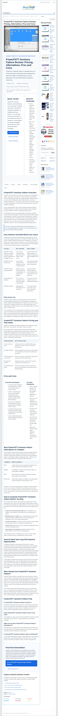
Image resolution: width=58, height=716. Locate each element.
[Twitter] (47, 141)
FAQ (6, 187)
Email (30, 700)
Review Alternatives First (13, 668)
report (10, 693)
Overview (7, 184)
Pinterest (19, 700)
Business (7, 16)
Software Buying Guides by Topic (12, 683)
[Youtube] (43, 141)
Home (4, 16)
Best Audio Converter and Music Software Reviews (15, 689)
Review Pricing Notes (13, 136)
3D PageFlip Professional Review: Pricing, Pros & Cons (50, 168)
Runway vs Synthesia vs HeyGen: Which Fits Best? (52, 78)
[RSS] (54, 13)
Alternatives (25, 184)
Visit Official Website (13, 132)
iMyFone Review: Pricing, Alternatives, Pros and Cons (50, 184)
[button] (5, 2)
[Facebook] (45, 141)
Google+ (30, 698)
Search (42, 16)
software (13, 693)
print (7, 693)
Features (13, 184)
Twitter (7, 698)
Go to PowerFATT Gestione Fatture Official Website (19, 663)
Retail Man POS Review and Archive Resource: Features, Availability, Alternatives (47, 176)
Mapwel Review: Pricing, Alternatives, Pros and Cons (50, 191)
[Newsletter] (53, 141)
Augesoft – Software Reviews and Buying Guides (13, 713)
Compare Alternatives (13, 140)
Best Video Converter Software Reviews (13, 685)
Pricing (19, 184)
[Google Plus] (49, 141)
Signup (52, 152)
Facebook (18, 698)
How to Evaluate (34, 184)
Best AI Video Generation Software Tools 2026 (52, 87)
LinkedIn (7, 700)
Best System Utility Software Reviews (13, 687)
